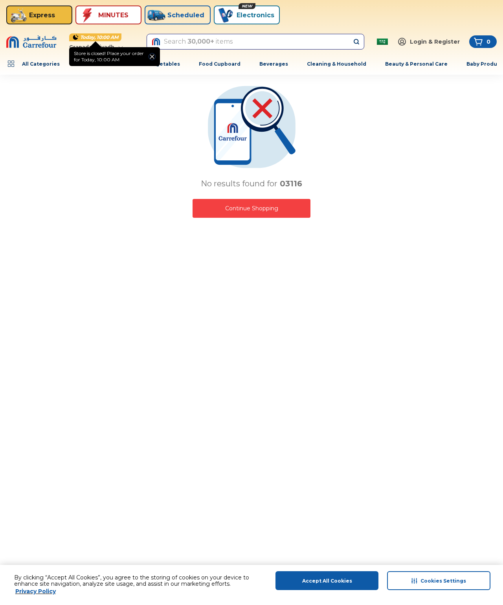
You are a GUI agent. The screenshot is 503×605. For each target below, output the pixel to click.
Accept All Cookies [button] (327, 581)
